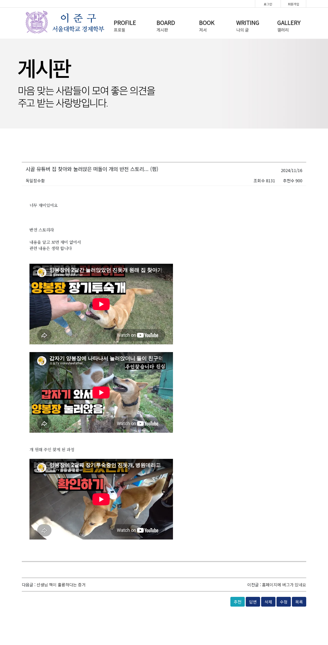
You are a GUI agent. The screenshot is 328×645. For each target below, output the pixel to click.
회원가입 (293, 4)
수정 (284, 602)
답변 (253, 602)
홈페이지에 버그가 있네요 (284, 584)
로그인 (268, 4)
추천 (237, 602)
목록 (299, 602)
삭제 (268, 602)
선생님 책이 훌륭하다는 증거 (61, 584)
